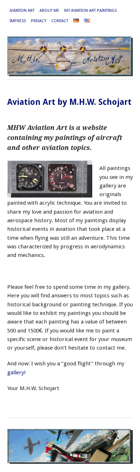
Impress (18, 21)
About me (49, 10)
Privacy (38, 21)
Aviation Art (22, 10)
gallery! (16, 372)
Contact (59, 21)
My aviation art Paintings (90, 10)
